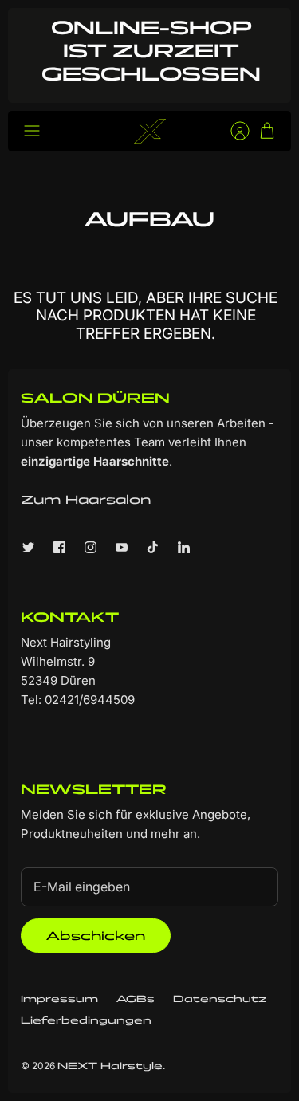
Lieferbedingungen (86, 1020)
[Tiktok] (152, 547)
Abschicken (95, 935)
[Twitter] (28, 547)
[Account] (232, 130)
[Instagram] (90, 547)
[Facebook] (59, 547)
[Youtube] (121, 547)
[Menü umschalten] (31, 130)
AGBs (135, 999)
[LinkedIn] (183, 547)
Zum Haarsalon (86, 499)
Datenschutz (219, 999)
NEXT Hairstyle (110, 1066)
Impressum (59, 999)
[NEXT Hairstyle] (150, 131)
